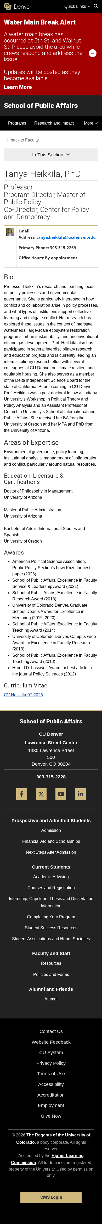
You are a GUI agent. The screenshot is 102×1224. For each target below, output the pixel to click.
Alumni (51, 999)
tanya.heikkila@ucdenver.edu (66, 237)
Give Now (51, 1116)
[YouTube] (61, 802)
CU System (51, 1052)
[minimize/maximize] (92, 52)
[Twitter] (41, 802)
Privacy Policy (51, 1063)
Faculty (32, 140)
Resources (51, 963)
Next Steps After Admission (51, 852)
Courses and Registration (51, 887)
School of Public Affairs (41, 105)
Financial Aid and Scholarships (51, 841)
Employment (51, 1105)
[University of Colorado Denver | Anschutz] (17, 6)
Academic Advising (51, 877)
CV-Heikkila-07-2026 (23, 695)
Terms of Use (51, 1073)
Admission (51, 830)
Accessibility (51, 1084)
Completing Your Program (51, 917)
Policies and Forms (51, 974)
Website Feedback (51, 1042)
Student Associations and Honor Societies (51, 939)
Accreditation (51, 1095)
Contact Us (51, 1031)
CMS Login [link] (51, 1197)
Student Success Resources (51, 928)
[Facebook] (21, 802)
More (89, 123)
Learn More (18, 87)
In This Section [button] (47, 154)
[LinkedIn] (80, 802)
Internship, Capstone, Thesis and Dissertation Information (51, 902)
